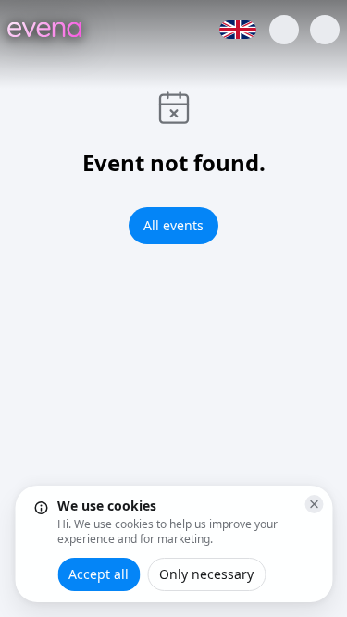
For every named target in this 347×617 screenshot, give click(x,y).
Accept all (98, 574)
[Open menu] (325, 29)
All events (173, 225)
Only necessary (206, 574)
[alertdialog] (173, 544)
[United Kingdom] (237, 29)
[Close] (313, 504)
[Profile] (284, 29)
